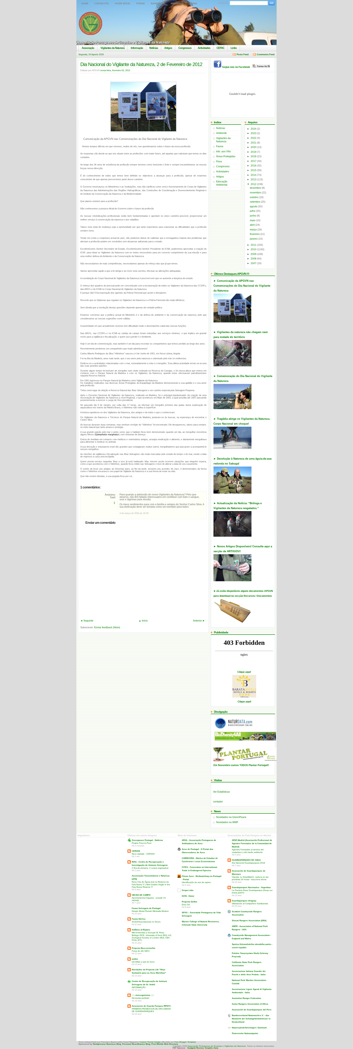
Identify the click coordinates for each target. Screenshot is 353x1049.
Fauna (219, 146)
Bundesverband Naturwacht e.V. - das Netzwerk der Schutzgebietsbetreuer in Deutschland (251, 1018)
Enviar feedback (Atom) (107, 627)
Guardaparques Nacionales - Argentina (251, 887)
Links (234, 47)
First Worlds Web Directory (164, 1044)
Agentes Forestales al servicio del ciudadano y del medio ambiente (248, 850)
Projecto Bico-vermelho (143, 948)
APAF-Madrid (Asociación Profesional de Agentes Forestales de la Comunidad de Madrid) (252, 843)
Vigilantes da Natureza (112, 47)
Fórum (140, 3)
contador (218, 801)
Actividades (204, 47)
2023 (254, 133)
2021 (254, 142)
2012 (254, 184)
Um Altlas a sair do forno (143, 962)
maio (253, 220)
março (253, 229)
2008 (254, 258)
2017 (254, 161)
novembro (256, 192)
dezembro (256, 187)
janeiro (254, 238)
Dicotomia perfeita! (140, 998)
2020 (254, 147)
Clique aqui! (244, 672)
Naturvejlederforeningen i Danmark (249, 1028)
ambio (135, 959)
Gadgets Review (195, 1048)
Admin (193, 3)
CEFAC (220, 47)
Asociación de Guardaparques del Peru (251, 1010)
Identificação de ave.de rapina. (196, 882)
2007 (254, 263)
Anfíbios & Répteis (141, 930)
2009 (254, 254)
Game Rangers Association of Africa (250, 1004)
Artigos (168, 47)
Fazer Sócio (122, 3)
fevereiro (255, 234)
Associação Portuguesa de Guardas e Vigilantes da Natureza (217, 1046)
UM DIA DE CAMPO (141, 895)
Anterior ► (199, 620)
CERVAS (136, 851)
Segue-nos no (237, 67)
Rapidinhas (158, 3)
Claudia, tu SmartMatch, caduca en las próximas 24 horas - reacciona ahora (250, 878)
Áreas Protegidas (225, 156)
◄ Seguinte (86, 620)
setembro (255, 201)
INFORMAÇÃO (139, 987)
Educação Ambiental (221, 183)
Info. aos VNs (223, 151)
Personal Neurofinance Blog (136, 1044)
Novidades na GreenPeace (231, 817)
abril (252, 224)
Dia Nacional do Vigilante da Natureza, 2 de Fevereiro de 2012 (141, 64)
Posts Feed (243, 54)
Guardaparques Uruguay (244, 901)
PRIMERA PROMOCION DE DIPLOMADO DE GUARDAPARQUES (151, 1010)
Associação (88, 47)
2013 (254, 179)
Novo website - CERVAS (143, 854)
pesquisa (223, 3)
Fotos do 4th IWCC (141, 951)
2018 (254, 156)
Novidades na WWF (227, 822)
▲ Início (143, 620)
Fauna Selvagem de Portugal (146, 908)
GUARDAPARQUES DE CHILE (246, 860)
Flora (219, 161)
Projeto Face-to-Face (142, 843)
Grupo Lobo (187, 890)
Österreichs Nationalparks (245, 1033)
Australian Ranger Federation (246, 998)
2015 (254, 170)
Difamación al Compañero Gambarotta (250, 903)
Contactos (101, 3)
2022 (254, 138)
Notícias (153, 47)
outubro (254, 197)
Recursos (177, 3)
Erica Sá (186, 904)
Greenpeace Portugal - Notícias (147, 840)
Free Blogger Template (185, 1042)
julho (253, 211)
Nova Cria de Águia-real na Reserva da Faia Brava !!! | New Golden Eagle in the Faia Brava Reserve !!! (151, 884)
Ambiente (221, 133)
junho (253, 215)
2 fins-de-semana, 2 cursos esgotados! (150, 868)
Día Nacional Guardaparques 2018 (248, 863)
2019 (254, 151)
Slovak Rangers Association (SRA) (249, 920)
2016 (254, 165)
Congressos (184, 47)
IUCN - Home (188, 896)
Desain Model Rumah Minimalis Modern (150, 911)
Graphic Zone (211, 1048)
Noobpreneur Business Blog (107, 1044)
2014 (254, 175)
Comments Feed (266, 54)
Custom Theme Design (150, 1042)
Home (85, 3)
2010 (254, 249)
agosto (254, 206)
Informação (137, 47)
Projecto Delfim (189, 902)
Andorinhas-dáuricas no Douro (146, 922)
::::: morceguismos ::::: (143, 995)
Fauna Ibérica (138, 919)
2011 (254, 244)
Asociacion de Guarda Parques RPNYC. (151, 1006)
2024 (254, 128)
